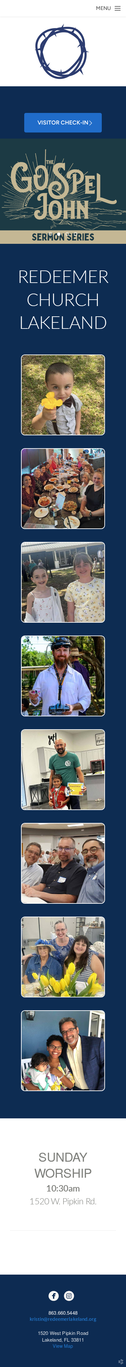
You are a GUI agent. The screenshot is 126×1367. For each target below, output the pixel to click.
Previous (7, 191)
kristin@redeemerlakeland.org (63, 1319)
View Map (63, 1346)
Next (118, 191)
